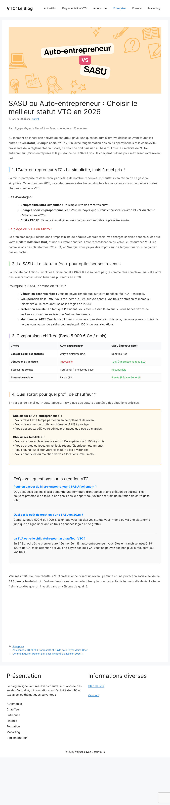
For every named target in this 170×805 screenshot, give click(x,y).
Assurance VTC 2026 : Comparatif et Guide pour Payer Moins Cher (49, 650)
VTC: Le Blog (20, 8)
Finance (137, 8)
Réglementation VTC (74, 8)
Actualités (50, 8)
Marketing (154, 8)
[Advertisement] (85, 616)
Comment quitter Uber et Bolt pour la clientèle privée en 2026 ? (47, 653)
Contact (93, 695)
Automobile (100, 8)
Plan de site (96, 686)
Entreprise (119, 8)
